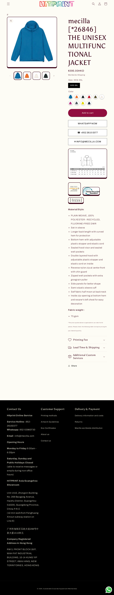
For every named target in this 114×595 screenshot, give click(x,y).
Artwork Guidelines (50, 422)
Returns (78, 422)
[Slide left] (10, 76)
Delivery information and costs (89, 416)
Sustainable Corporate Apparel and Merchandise (60, 588)
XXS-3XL (74, 85)
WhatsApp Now (87, 123)
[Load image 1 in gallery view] (18, 76)
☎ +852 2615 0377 (87, 132)
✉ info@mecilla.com (87, 141)
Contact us (46, 441)
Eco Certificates (48, 428)
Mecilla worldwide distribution (89, 428)
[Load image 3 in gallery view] (37, 76)
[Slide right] (54, 76)
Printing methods (49, 416)
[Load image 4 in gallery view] (46, 76)
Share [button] (74, 366)
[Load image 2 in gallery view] (27, 76)
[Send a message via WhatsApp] (109, 590)
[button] (8, 4)
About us (45, 434)
